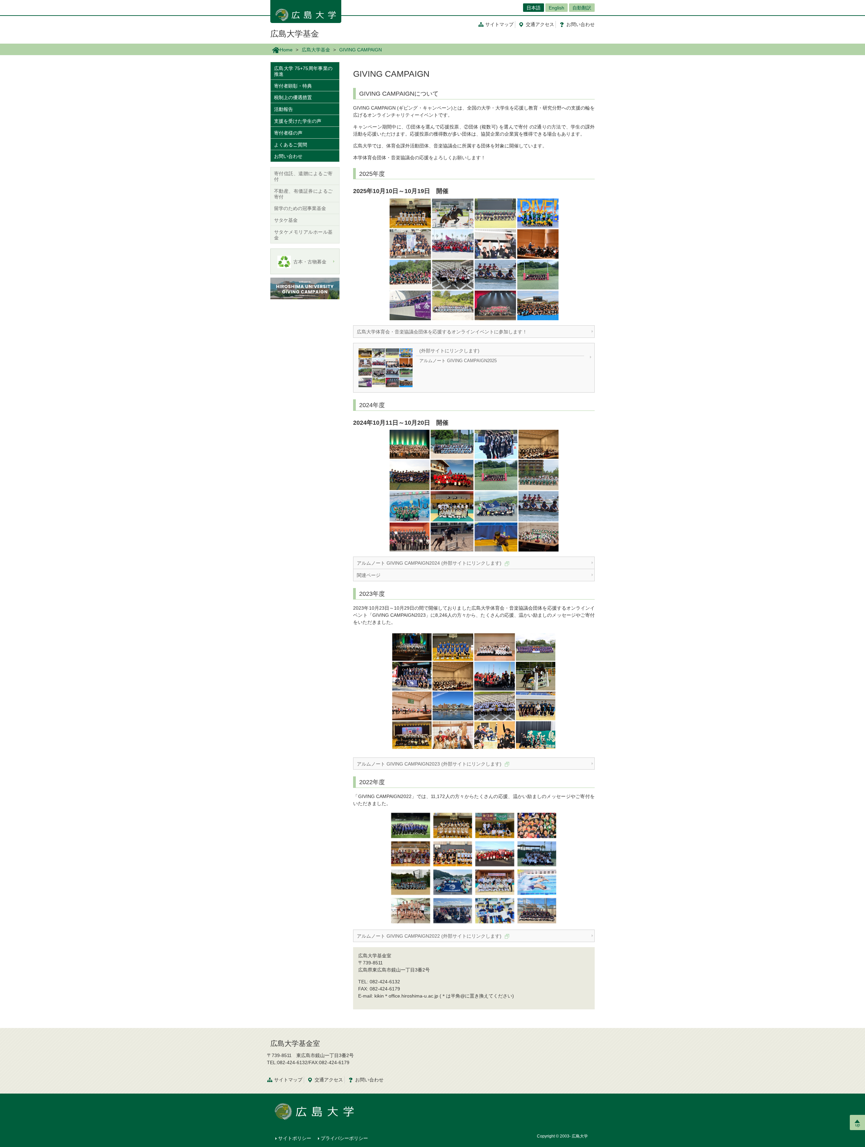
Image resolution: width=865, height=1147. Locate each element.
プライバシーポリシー (344, 1138)
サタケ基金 (286, 220)
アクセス (540, 24)
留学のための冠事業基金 (300, 208)
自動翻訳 (581, 7)
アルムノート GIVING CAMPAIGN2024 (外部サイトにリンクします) (430, 563)
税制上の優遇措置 (293, 97)
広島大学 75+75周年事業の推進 (303, 71)
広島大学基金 (294, 33)
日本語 (533, 7)
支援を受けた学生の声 (297, 121)
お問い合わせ (288, 156)
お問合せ (580, 24)
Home (286, 49)
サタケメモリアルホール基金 (303, 234)
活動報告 (283, 109)
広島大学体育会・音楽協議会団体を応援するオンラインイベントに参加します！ (442, 331)
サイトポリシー (294, 1138)
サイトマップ (499, 24)
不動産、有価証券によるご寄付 (303, 194)
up (857, 1124)
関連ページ (368, 575)
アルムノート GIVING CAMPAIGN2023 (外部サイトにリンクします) (430, 764)
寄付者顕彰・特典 (293, 86)
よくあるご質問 (290, 144)
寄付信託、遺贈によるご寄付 (303, 176)
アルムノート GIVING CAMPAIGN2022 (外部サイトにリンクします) (430, 936)
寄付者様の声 (288, 133)
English (556, 7)
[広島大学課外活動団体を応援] (305, 288)
